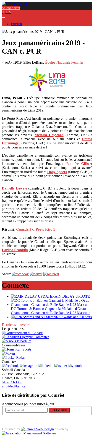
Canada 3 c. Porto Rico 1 (35, 229)
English (16, 24)
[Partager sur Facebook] (20, 274)
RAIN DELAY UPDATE (71, 296)
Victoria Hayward (49, 135)
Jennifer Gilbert (79, 164)
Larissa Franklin (15, 250)
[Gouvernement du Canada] (22, 333)
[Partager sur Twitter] (36, 274)
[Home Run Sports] (16, 349)
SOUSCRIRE (59, 410)
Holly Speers (57, 172)
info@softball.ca (14, 386)
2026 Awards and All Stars (72, 317)
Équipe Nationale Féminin (64, 62)
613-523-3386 (12, 382)
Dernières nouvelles (16, 325)
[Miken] (8, 353)
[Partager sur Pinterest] (51, 274)
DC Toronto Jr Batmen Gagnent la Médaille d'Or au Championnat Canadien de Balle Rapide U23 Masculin (50, 311)
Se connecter (11, 8)
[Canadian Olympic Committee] (25, 337)
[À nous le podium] (16, 341)
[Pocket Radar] (13, 357)
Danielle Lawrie (14, 188)
